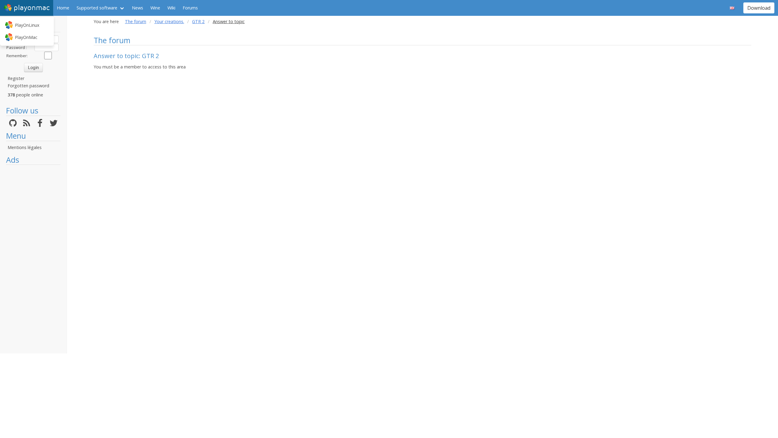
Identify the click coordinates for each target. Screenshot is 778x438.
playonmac (32, 8)
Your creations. (169, 21)
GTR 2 (198, 21)
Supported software (97, 8)
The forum (135, 21)
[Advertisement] (33, 259)
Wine (155, 8)
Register (16, 78)
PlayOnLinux (27, 25)
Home (63, 8)
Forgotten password (28, 86)
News (137, 8)
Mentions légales (25, 147)
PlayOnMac (26, 37)
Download (758, 8)
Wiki (171, 8)
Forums (190, 8)
